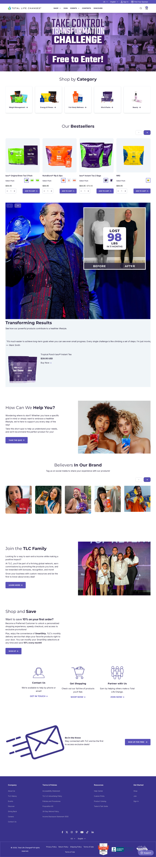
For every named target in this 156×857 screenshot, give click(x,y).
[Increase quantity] (14, 191)
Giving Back (12, 811)
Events (73, 8)
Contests (86, 8)
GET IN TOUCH (37, 696)
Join (65, 8)
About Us (11, 791)
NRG (118, 175)
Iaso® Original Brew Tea (18, 175)
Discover (98, 8)
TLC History (12, 796)
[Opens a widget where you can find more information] (146, 853)
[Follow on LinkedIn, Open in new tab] (92, 832)
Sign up (12, 651)
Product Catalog (100, 801)
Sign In (136, 801)
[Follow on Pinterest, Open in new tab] (76, 832)
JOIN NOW (116, 697)
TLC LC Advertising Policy (52, 796)
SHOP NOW (77, 697)
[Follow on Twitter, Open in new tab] (66, 832)
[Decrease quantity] (7, 191)
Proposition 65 (47, 806)
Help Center (98, 791)
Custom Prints (99, 796)
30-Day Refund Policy (50, 811)
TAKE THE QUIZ (15, 440)
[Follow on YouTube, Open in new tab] (81, 832)
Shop (56, 8)
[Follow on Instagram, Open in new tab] (72, 832)
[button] (147, 132)
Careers (11, 816)
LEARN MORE (14, 585)
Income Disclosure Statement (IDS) (55, 816)
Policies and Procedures (51, 801)
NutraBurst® (52, 175)
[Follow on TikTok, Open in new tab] (87, 832)
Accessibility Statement (51, 791)
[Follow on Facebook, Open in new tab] (62, 832)
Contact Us (12, 822)
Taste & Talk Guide (101, 806)
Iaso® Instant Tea (90, 175)
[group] (78, 42)
